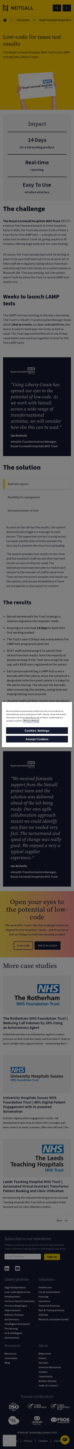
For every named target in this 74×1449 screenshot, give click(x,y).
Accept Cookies (37, 739)
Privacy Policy (31, 721)
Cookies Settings (37, 730)
